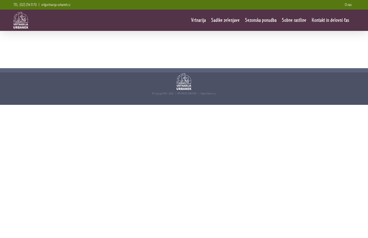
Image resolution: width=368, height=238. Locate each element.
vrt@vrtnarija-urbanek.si (55, 4)
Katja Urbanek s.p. (208, 93)
